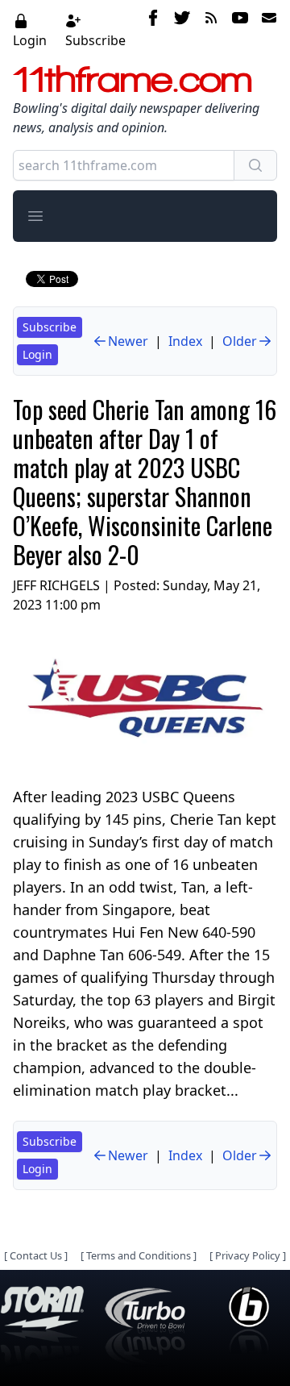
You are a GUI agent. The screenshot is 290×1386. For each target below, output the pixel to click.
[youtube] (240, 30)
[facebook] (153, 30)
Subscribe (95, 40)
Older (239, 341)
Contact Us (36, 1255)
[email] (266, 30)
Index (185, 341)
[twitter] (182, 30)
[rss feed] (211, 30)
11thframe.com (132, 79)
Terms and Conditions (138, 1255)
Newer (128, 341)
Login (30, 40)
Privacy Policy (247, 1255)
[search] (255, 165)
